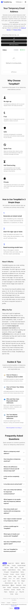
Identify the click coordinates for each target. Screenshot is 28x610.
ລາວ (22, 583)
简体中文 (17, 563)
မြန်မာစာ (12, 585)
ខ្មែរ (19, 583)
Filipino (5, 591)
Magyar (23, 580)
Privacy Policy (17, 29)
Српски (10, 576)
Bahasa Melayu (5, 585)
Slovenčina (22, 587)
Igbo (16, 583)
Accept (16, 608)
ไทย (23, 589)
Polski (4, 587)
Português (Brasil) (15, 572)
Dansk (18, 578)
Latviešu (23, 574)
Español (4, 569)
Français (14, 565)
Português (6, 572)
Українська (11, 591)
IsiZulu (16, 594)
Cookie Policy (14, 605)
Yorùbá (11, 594)
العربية (19, 576)
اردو (16, 591)
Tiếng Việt (21, 591)
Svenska (13, 589)
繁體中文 (23, 563)
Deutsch (6, 567)
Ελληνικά (23, 578)
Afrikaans (5, 578)
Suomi (9, 580)
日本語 (11, 567)
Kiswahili (19, 589)
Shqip (15, 576)
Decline (11, 608)
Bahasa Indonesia (9, 583)
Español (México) (12, 569)
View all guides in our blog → (14, 427)
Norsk (24, 585)
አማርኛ (10, 578)
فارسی (4, 580)
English (4, 563)
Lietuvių (17, 574)
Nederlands (18, 585)
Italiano (24, 569)
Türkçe (19, 569)
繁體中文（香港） (6, 565)
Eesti (5, 576)
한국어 (16, 567)
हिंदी (23, 576)
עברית (18, 580)
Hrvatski (12, 574)
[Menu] (25, 2)
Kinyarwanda (15, 587)
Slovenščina (6, 589)
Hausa (13, 580)
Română (9, 587)
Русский (21, 567)
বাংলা (14, 578)
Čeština (22, 572)
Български (5, 574)
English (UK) (11, 563)
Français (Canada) (21, 565)
